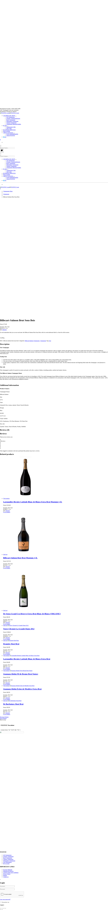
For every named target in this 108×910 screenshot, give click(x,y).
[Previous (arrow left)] (0, 909)
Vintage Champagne (11, 122)
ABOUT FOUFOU (8, 132)
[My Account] (0, 145)
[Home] (9, 113)
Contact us (5, 877)
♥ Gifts (5, 125)
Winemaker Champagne (12, 121)
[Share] (3, 908)
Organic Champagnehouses (13, 118)
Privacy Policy (6, 874)
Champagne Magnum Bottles (13, 124)
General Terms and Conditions (10, 872)
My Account (6, 863)
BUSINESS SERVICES (9, 130)
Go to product (6, 512)
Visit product (6, 498)
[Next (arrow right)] (2, 909)
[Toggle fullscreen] (2, 908)
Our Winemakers (7, 862)
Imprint (5, 875)
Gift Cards (9, 128)
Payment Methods (7, 869)
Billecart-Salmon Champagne (32, 340)
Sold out (5, 554)
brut (50, 340)
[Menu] (2, 151)
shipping (4, 329)
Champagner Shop (7, 191)
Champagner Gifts (10, 127)
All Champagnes (10, 117)
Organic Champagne (8, 856)
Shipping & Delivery (8, 871)
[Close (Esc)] (5, 908)
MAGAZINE (6, 131)
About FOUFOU (10, 135)
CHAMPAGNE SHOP (9, 115)
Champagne (6, 194)
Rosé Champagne (10, 120)
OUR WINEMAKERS (12, 134)
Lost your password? (5, 899)
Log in (2, 905)
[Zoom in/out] (0, 908)
